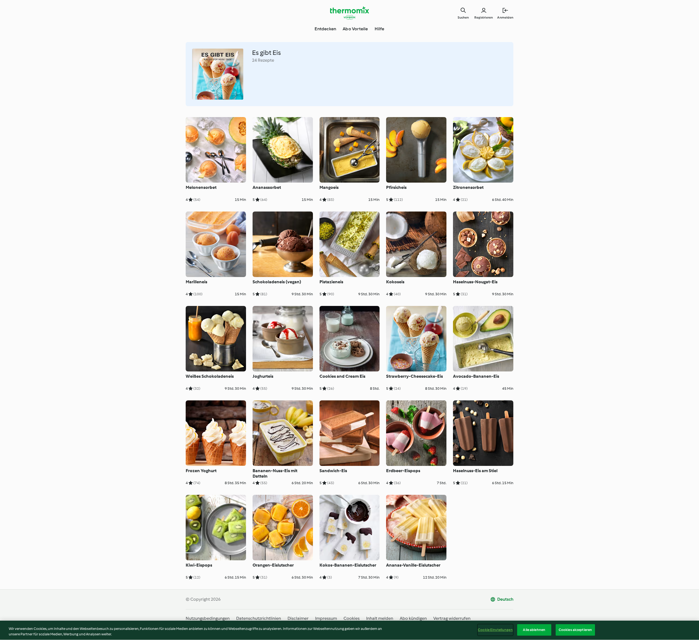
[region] (349, 630)
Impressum (326, 618)
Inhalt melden (379, 618)
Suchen (463, 17)
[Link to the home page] (349, 13)
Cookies (351, 618)
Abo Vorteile (355, 28)
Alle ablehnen (534, 630)
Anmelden (505, 17)
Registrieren (483, 17)
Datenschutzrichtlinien (258, 618)
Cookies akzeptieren (575, 630)
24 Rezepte (263, 60)
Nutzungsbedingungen (208, 618)
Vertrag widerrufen (451, 618)
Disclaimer (298, 618)
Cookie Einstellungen (495, 630)
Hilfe (379, 28)
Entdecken (325, 28)
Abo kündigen (413, 618)
